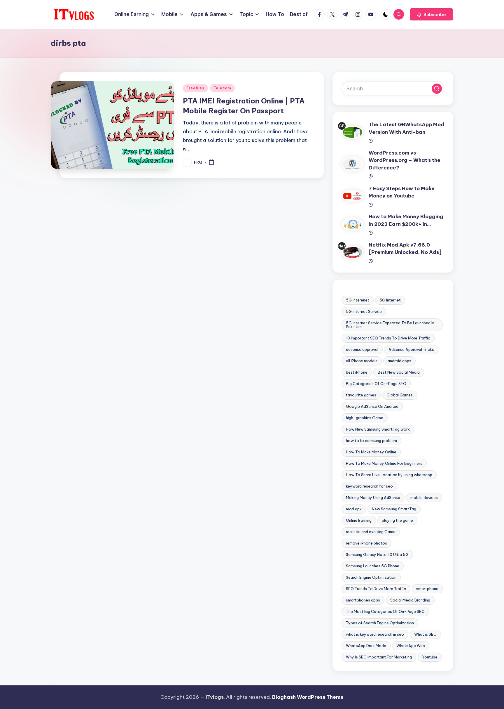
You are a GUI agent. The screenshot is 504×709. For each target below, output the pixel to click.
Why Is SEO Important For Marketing (379, 657)
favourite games (361, 395)
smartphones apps (363, 600)
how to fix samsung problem (371, 440)
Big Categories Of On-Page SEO (376, 383)
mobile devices (424, 497)
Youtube (430, 657)
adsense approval (362, 349)
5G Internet (390, 300)
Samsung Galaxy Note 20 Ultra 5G (377, 554)
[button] (431, 14)
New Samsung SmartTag (394, 509)
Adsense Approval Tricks (411, 349)
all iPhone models (361, 360)
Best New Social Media (399, 372)
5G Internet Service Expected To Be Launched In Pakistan (390, 324)
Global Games (399, 395)
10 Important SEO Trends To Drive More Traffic (388, 338)
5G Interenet (357, 300)
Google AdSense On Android (372, 406)
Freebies (195, 88)
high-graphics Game (364, 417)
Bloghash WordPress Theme (308, 697)
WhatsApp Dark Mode (366, 645)
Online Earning (359, 520)
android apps (399, 360)
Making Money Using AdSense (373, 497)
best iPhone (357, 372)
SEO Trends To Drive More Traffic (376, 588)
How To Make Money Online (371, 452)
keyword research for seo (369, 486)
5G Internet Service (364, 311)
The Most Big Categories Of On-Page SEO (385, 611)
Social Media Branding (410, 600)
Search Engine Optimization (371, 577)
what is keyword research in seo (375, 634)
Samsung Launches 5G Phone (372, 566)
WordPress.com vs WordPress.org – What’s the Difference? (404, 160)
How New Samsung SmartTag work (378, 429)
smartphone (427, 588)
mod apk (354, 509)
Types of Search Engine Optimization (380, 622)
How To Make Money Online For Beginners (384, 463)
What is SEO (425, 634)
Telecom (222, 88)
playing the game (397, 520)
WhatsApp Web (410, 645)
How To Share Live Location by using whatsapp (389, 474)
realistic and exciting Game (371, 531)
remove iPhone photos (366, 543)
